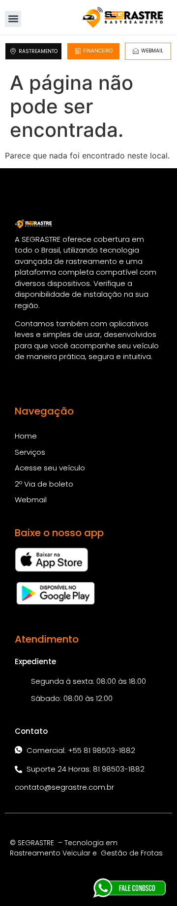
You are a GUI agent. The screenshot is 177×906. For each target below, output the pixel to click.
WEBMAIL (152, 50)
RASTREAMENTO (38, 51)
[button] (13, 19)
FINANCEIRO (98, 50)
